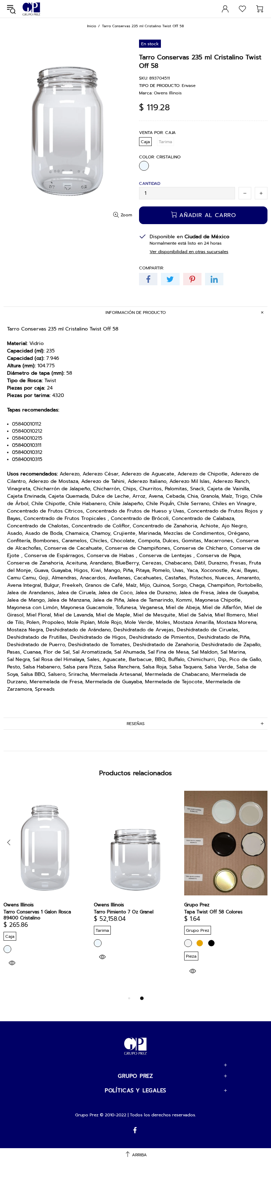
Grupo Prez (31, 9)
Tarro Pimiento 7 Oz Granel (123, 912)
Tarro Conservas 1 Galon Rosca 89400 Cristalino (37, 915)
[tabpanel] (45, 888)
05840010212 (27, 431)
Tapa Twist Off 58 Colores (213, 912)
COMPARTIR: (151, 268)
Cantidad (149, 183)
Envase (188, 85)
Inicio (91, 26)
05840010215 (27, 438)
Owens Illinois (168, 93)
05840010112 (26, 424)
